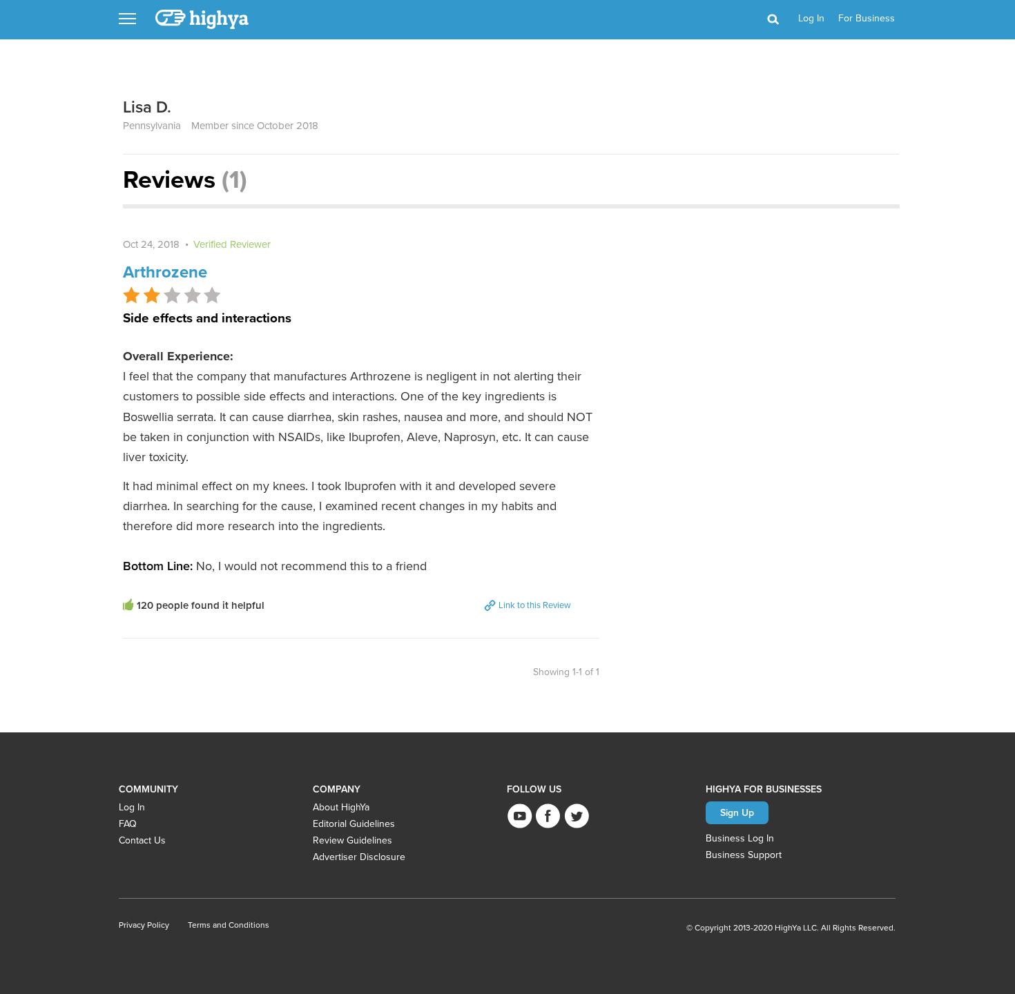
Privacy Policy (144, 925)
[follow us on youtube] (519, 815)
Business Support (744, 855)
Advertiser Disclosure (359, 857)
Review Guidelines (352, 840)
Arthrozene (165, 272)
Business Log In (740, 838)
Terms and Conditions (228, 925)
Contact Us (142, 840)
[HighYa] (203, 19)
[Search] (772, 20)
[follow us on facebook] (548, 815)
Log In (132, 807)
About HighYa (341, 807)
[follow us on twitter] (576, 815)
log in (811, 18)
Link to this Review (533, 605)
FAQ (128, 824)
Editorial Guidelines (354, 824)
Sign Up (737, 812)
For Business (866, 18)
